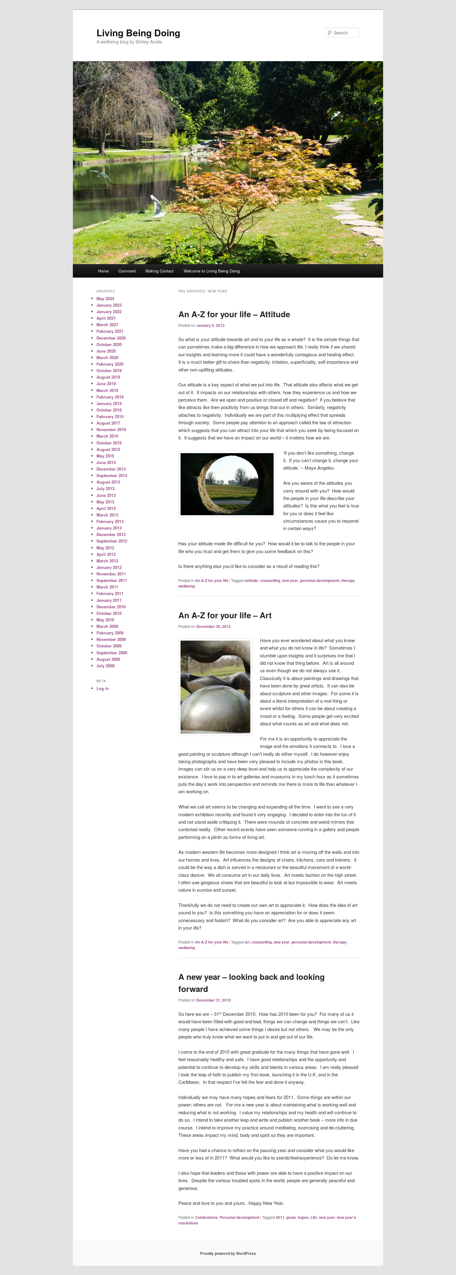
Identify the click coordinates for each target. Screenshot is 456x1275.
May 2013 (105, 502)
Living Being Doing (138, 32)
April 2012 (106, 554)
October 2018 (109, 410)
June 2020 (106, 351)
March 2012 (107, 561)
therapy (348, 580)
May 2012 (105, 548)
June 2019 (106, 383)
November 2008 (111, 639)
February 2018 (109, 416)
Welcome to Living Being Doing (212, 271)
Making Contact (159, 271)
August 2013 (108, 482)
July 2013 (105, 488)
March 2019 (107, 390)
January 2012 (109, 567)
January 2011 (109, 600)
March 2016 (107, 436)
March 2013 (107, 515)
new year (290, 580)
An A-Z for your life (211, 580)
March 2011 (107, 587)
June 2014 (106, 462)
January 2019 (109, 403)
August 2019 (108, 377)
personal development (319, 580)
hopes (303, 1217)
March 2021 (107, 324)
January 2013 (109, 528)
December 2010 (111, 607)
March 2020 (107, 357)
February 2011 (109, 593)
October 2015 (109, 443)
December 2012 (111, 534)
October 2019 (109, 370)
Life (314, 1217)
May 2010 (105, 620)
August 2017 (108, 423)
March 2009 (107, 626)
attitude (251, 580)
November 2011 (111, 574)
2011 (280, 1217)
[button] (227, 484)
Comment (127, 271)
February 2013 (109, 521)
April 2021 (106, 318)
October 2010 (109, 613)
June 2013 (106, 495)
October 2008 (109, 646)
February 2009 (109, 633)
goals (291, 1217)
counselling (270, 580)
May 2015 (105, 456)
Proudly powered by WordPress (228, 1253)
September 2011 (111, 580)
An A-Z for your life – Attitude (234, 314)
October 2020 (109, 344)
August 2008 (108, 659)
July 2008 (105, 666)
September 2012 (111, 541)
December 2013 (111, 469)
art (247, 942)
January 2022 (109, 311)
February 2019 (109, 397)
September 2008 (111, 653)
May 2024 (105, 298)
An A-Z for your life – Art (225, 615)
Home (103, 271)
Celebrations (206, 1217)
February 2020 (109, 364)
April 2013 (106, 508)
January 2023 (109, 305)
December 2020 (111, 338)
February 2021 (109, 331)
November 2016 (111, 429)
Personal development (239, 1217)
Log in (102, 688)
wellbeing (186, 586)
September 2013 (111, 475)
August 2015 (108, 449)
